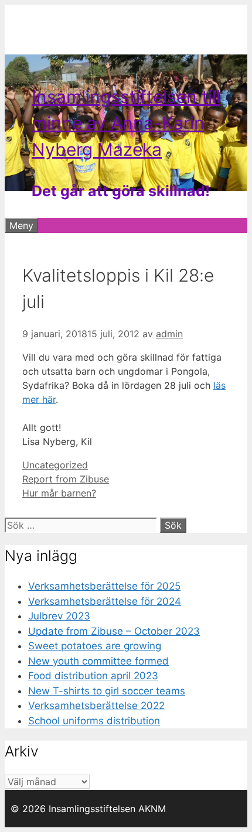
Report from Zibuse (65, 479)
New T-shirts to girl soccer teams (106, 691)
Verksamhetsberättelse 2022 (96, 705)
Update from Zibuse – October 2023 (114, 631)
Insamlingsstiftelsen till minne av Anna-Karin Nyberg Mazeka (126, 123)
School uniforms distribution (94, 721)
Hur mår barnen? (59, 493)
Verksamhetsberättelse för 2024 (104, 601)
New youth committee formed (98, 661)
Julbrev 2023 (59, 616)
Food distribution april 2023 (93, 676)
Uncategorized (55, 465)
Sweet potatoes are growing (94, 646)
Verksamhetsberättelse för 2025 (104, 586)
